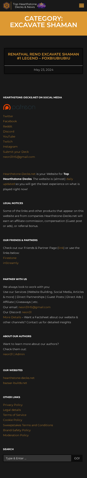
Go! (77, 458)
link (61, 248)
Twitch (8, 141)
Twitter (8, 116)
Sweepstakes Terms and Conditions (28, 425)
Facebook (10, 121)
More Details (12, 317)
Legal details (12, 410)
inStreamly (10, 263)
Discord (8, 131)
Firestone (9, 258)
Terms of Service (14, 415)
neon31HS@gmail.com (19, 157)
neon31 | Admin (14, 354)
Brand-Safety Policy (17, 430)
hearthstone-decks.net (19, 378)
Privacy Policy (12, 405)
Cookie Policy (12, 420)
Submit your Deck (16, 152)
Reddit (7, 126)
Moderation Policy (16, 435)
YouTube (9, 136)
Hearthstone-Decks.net (19, 174)
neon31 (27, 312)
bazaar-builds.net (15, 383)
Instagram (10, 146)
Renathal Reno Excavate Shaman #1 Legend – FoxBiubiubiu (43, 56)
